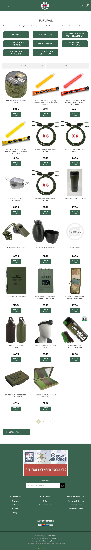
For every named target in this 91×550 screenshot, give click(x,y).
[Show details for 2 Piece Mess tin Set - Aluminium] (16, 182)
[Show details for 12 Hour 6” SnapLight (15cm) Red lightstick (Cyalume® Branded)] (75, 84)
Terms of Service (76, 509)
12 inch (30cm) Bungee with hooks (45, 150)
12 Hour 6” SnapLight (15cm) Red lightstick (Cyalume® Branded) (75, 102)
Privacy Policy (76, 505)
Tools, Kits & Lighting (45, 52)
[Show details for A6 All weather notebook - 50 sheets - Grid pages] (45, 280)
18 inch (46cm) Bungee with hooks (75, 150)
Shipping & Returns (75, 501)
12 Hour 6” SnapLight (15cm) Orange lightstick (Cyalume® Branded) (45, 102)
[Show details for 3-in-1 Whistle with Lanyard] (16, 231)
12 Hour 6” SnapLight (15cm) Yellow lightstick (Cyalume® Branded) (16, 151)
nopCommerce (50, 536)
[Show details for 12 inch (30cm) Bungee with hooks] (45, 133)
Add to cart (16, 114)
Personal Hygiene (75, 43)
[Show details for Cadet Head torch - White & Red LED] (45, 329)
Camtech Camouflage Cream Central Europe (16, 395)
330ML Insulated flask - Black (75, 199)
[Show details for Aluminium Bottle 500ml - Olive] (16, 329)
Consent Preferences (45, 549)
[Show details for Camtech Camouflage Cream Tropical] (45, 378)
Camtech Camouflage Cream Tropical (45, 395)
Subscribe (62, 485)
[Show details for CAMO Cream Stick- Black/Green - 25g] (75, 329)
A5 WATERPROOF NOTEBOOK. (16, 297)
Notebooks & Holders (16, 43)
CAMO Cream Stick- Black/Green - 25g (75, 346)
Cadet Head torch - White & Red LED (45, 346)
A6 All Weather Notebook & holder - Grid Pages (75, 297)
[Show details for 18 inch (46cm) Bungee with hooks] (75, 133)
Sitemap (15, 501)
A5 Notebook (75, 248)
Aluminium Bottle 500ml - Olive (16, 346)
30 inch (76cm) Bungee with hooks (45, 199)
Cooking (16, 35)
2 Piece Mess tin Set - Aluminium (16, 199)
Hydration (45, 35)
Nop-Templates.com (50, 541)
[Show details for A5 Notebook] (75, 231)
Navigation (45, 44)
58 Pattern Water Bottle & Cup (45, 248)
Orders (45, 501)
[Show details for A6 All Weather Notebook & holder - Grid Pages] (75, 280)
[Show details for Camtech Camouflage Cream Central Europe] (16, 378)
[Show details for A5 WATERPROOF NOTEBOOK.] (16, 280)
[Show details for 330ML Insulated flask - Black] (75, 182)
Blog (15, 513)
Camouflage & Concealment (75, 34)
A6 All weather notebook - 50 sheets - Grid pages (45, 297)
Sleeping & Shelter (16, 52)
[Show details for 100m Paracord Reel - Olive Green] (16, 84)
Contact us (15, 505)
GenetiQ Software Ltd (50, 538)
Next (52, 421)
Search (15, 509)
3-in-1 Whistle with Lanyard (16, 248)
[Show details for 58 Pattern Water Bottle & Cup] (45, 231)
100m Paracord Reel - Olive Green (16, 101)
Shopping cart (45, 505)
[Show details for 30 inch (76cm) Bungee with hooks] (45, 182)
